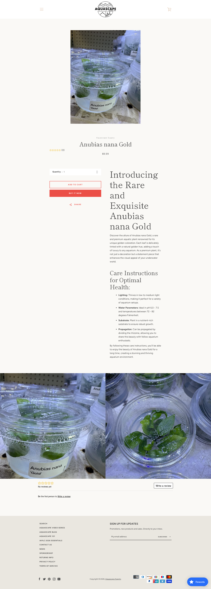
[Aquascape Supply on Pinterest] (49, 579)
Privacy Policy (47, 562)
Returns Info (46, 558)
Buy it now (75, 193)
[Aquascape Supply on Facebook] (39, 579)
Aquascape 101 (47, 536)
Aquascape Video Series (52, 528)
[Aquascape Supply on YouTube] (59, 579)
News (42, 549)
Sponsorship (46, 553)
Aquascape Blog (48, 532)
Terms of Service (48, 566)
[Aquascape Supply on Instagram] (54, 579)
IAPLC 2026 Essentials (50, 541)
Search (43, 524)
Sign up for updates (124, 523)
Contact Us (45, 545)
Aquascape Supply (113, 579)
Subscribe (163, 537)
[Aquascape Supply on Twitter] (44, 579)
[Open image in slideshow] (105, 77)
